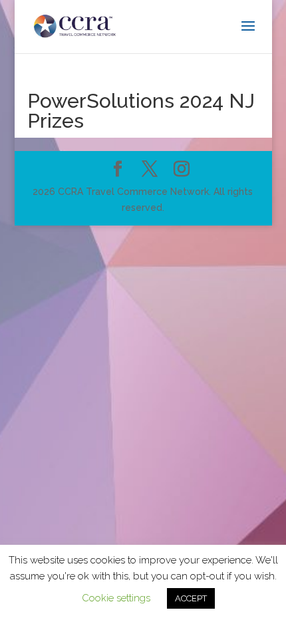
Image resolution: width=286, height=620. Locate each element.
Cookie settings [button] (116, 598)
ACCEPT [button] (191, 598)
